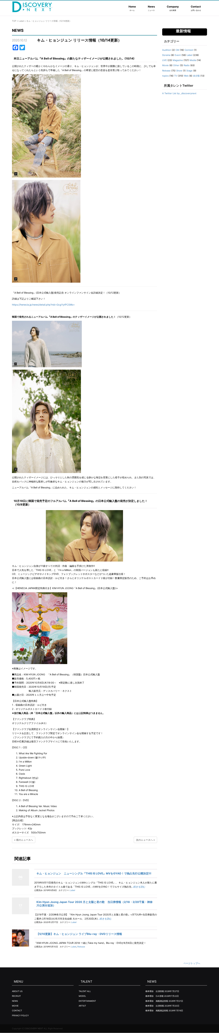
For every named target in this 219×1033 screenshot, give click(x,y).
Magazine (178, 60)
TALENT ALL (85, 991)
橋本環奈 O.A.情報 (154, 996)
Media (193, 60)
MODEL (82, 996)
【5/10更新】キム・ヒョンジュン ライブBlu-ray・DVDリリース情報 (79, 934)
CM (177, 50)
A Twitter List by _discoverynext (179, 93)
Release (81, 946)
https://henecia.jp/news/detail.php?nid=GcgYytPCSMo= (43, 304)
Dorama (166, 55)
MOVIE (15, 1005)
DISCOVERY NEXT (34, 1028)
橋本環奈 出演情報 (154, 991)
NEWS (15, 1001)
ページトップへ (191, 963)
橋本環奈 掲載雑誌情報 (156, 1001)
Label (21, 21)
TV (175, 75)
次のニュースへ (144, 839)
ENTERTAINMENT (87, 1001)
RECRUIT (16, 996)
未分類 (196, 75)
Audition (166, 50)
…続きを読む (138, 886)
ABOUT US (17, 991)
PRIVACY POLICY (20, 1015)
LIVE (164, 60)
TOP (14, 21)
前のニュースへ (24, 839)
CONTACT (17, 1010)
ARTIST (82, 1005)
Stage (189, 70)
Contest (189, 50)
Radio (187, 65)
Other (176, 65)
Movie (165, 65)
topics (165, 75)
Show (179, 70)
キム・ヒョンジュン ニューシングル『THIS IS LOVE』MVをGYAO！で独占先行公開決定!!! (93, 873)
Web (186, 75)
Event (178, 55)
